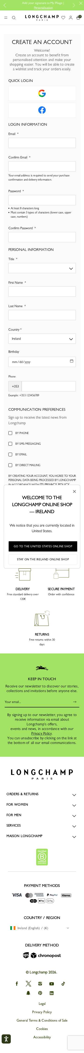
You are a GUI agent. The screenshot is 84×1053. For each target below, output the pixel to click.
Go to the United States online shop (43, 546)
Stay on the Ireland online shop (43, 559)
